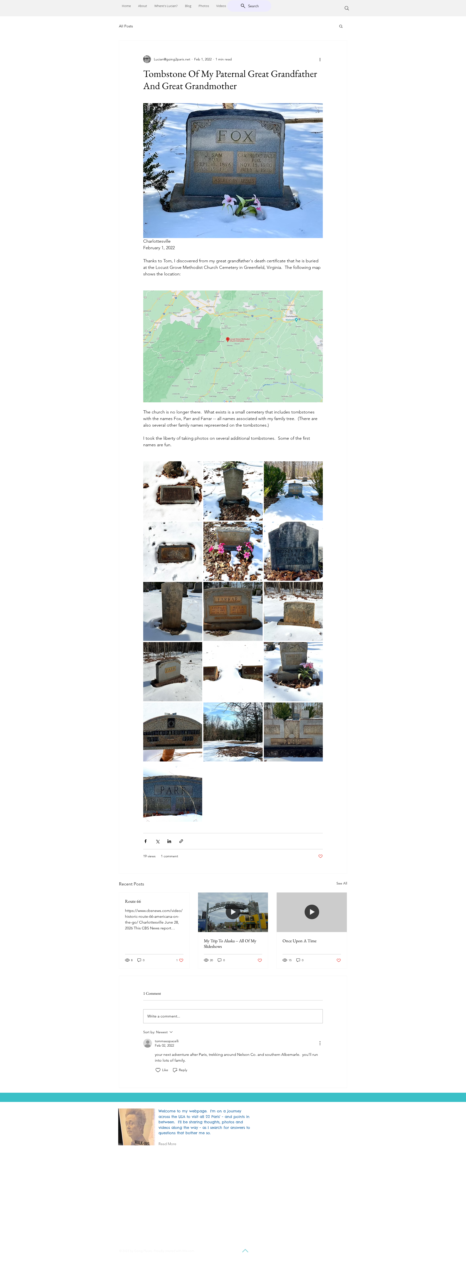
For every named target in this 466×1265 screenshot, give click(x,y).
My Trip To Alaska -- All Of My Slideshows (230, 943)
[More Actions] (320, 1043)
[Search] (347, 8)
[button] (341, 26)
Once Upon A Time (299, 940)
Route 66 (133, 901)
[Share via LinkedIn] (169, 841)
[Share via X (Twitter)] (157, 841)
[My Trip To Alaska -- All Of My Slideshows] (233, 912)
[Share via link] (181, 841)
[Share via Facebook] (145, 841)
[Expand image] (172, 490)
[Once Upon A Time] (312, 912)
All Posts (126, 26)
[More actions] (320, 59)
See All (341, 883)
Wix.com (188, 1251)
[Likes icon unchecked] (158, 1070)
